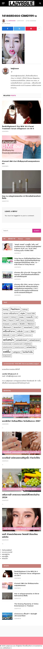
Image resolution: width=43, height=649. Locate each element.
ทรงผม (21, 317)
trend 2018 (31, 314)
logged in (17, 216)
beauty (5, 309)
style (22, 313)
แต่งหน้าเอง (27, 344)
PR (4, 239)
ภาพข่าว (28, 239)
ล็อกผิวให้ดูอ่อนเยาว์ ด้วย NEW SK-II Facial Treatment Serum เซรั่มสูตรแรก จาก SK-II (18, 127)
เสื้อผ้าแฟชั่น (6, 335)
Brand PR (11, 239)
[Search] (40, 3)
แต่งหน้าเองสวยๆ (19, 347)
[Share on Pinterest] (31, 29)
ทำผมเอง (11, 320)
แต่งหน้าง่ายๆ (21, 340)
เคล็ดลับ (20, 331)
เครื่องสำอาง (9, 331)
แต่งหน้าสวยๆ (35, 340)
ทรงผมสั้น (29, 317)
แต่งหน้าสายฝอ (7, 344)
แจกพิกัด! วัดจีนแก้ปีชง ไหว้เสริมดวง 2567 (21, 421)
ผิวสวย (22, 320)
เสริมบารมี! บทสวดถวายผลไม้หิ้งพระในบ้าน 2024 (21, 496)
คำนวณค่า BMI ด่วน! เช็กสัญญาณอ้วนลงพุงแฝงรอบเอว (21, 162)
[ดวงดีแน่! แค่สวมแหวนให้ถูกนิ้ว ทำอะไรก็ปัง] (21, 443)
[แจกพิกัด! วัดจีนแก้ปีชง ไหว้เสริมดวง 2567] (21, 406)
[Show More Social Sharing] (39, 29)
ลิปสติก (22, 324)
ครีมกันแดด (14, 317)
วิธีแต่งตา (31, 323)
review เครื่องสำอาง (10, 313)
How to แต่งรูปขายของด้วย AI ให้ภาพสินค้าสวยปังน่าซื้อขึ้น (21, 197)
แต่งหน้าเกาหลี (18, 344)
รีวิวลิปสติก (6, 324)
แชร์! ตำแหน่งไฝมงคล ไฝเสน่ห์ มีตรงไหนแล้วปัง (20, 535)
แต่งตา (20, 335)
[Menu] (3, 3)
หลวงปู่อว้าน (6, 554)
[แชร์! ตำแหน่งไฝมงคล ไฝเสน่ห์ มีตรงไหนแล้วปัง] (21, 519)
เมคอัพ (27, 332)
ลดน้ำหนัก (14, 324)
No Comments (32, 21)
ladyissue (11, 21)
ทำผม (4, 320)
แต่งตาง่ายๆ (28, 335)
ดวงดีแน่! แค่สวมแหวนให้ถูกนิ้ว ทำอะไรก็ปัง (21, 457)
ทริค (36, 317)
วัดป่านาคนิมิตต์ (7, 550)
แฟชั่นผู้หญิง (16, 352)
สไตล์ (36, 327)
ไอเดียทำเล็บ (28, 352)
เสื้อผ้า (32, 332)
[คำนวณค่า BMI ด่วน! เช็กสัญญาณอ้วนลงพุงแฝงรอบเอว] (21, 147)
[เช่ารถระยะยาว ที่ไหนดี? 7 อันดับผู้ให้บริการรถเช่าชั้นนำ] (7, 616)
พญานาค (5, 559)
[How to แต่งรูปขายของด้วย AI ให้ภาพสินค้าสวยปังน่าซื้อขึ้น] (21, 182)
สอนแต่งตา (18, 327)
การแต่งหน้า (6, 317)
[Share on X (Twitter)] (19, 29)
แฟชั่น (6, 352)
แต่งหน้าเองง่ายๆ (7, 347)
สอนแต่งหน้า (28, 327)
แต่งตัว (13, 335)
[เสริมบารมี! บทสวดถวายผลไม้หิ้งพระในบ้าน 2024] (21, 480)
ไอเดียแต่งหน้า (7, 356)
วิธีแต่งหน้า (7, 327)
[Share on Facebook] (7, 29)
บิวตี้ (17, 320)
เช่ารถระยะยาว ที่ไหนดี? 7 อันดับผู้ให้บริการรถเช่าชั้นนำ (25, 615)
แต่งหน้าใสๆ (31, 347)
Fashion (15, 309)
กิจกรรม (20, 239)
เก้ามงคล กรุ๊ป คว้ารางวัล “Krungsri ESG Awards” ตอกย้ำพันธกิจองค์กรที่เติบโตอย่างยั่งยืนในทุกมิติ (27, 274)
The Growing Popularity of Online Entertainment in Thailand (26, 605)
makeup (25, 309)
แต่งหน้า (8, 340)
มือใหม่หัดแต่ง (30, 320)
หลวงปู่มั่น (5, 556)
